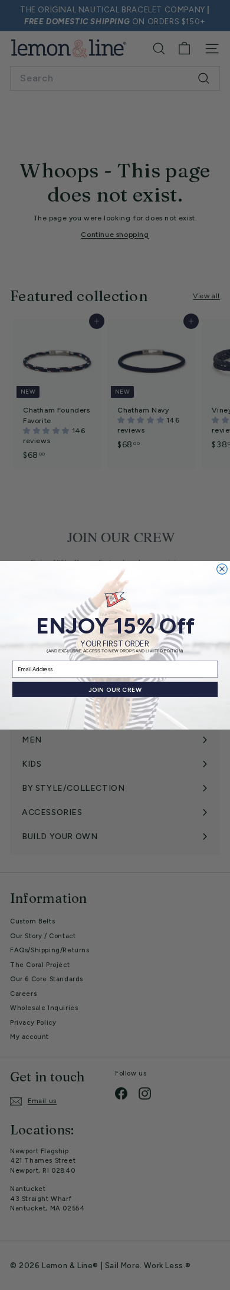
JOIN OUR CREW (115, 688)
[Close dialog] (222, 568)
